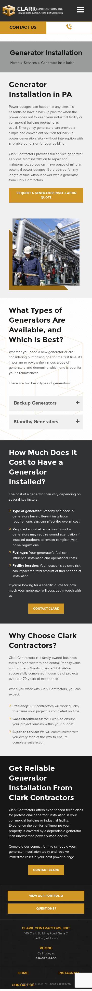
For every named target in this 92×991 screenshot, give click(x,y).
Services (30, 63)
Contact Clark (46, 608)
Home (14, 63)
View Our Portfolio (46, 896)
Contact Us (23, 27)
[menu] (80, 9)
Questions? (46, 908)
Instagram (68, 973)
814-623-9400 (46, 958)
